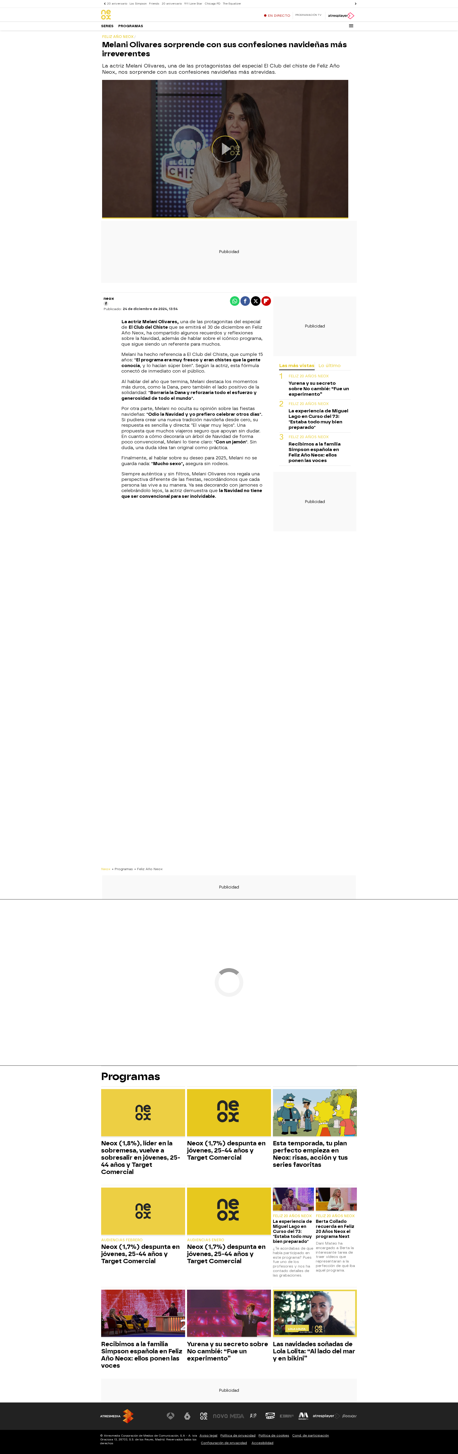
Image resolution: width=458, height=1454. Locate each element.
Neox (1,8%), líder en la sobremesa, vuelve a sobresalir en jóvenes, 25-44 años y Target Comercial (140, 1157)
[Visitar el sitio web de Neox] (204, 1416)
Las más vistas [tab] (296, 365)
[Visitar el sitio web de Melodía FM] (303, 1416)
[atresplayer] (341, 16)
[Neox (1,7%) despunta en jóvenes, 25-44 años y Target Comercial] (229, 1113)
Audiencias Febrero (122, 1240)
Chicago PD (212, 3)
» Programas (122, 869)
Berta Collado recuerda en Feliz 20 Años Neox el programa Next (335, 1229)
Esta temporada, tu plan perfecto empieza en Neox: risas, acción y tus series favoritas (310, 1154)
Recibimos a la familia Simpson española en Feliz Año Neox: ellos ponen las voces (315, 452)
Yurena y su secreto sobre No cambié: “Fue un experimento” (319, 389)
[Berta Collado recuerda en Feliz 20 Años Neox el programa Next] (336, 1200)
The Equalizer (232, 3)
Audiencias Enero (205, 1240)
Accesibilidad (262, 1443)
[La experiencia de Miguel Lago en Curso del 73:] (293, 1200)
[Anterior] (103, 3)
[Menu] (351, 26)
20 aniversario (117, 3)
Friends (154, 3)
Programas (130, 26)
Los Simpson (138, 3)
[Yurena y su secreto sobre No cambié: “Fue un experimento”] (229, 1314)
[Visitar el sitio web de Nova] (220, 1416)
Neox (105, 869)
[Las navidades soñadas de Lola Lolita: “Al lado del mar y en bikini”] (315, 1314)
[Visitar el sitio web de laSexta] (187, 1416)
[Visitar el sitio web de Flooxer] (349, 1416)
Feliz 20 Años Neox (309, 376)
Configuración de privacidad (224, 1443)
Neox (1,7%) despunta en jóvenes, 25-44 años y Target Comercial (226, 1150)
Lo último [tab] (329, 365)
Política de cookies (274, 1435)
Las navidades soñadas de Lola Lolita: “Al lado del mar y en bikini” (314, 1351)
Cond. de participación (310, 1435)
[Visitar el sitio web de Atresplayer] (326, 1416)
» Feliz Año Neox (148, 869)
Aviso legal (208, 1435)
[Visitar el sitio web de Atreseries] (253, 1416)
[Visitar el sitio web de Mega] (237, 1416)
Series (107, 26)
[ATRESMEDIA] (117, 1416)
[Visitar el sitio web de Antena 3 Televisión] (170, 1416)
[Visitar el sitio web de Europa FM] (287, 1416)
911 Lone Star (193, 3)
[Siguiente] (354, 3)
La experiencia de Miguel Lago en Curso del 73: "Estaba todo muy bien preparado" (318, 419)
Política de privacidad (237, 1435)
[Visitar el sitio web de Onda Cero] (270, 1416)
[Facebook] (106, 303)
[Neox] (131, 15)
